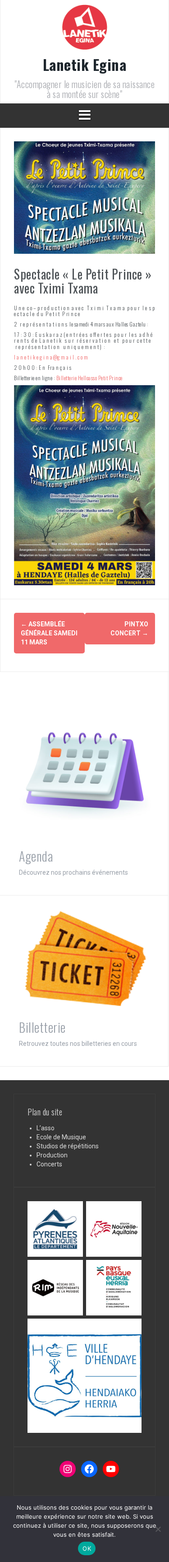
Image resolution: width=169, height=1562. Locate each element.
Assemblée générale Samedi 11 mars (49, 633)
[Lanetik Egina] (84, 29)
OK (86, 1548)
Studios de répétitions (68, 1146)
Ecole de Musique (61, 1137)
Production (52, 1155)
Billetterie (42, 1027)
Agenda (36, 856)
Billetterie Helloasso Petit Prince (89, 378)
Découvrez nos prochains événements (73, 872)
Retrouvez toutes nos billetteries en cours (78, 1043)
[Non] (157, 1529)
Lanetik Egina (85, 64)
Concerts (49, 1164)
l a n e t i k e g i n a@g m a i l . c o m (51, 357)
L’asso (46, 1128)
